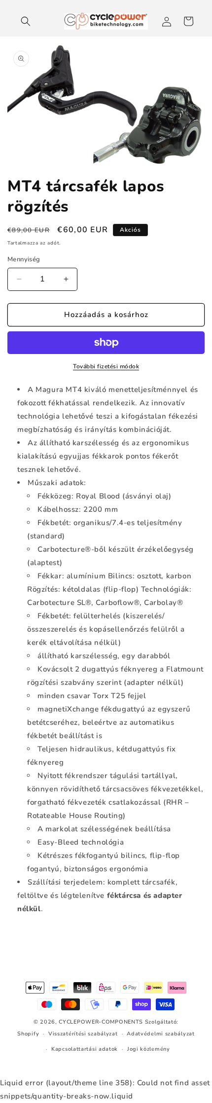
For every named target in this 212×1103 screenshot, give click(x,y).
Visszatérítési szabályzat (83, 1033)
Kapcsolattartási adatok (84, 1049)
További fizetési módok (106, 366)
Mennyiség (23, 259)
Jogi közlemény (148, 1049)
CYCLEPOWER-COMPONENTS (101, 1022)
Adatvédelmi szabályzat (160, 1033)
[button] (25, 21)
